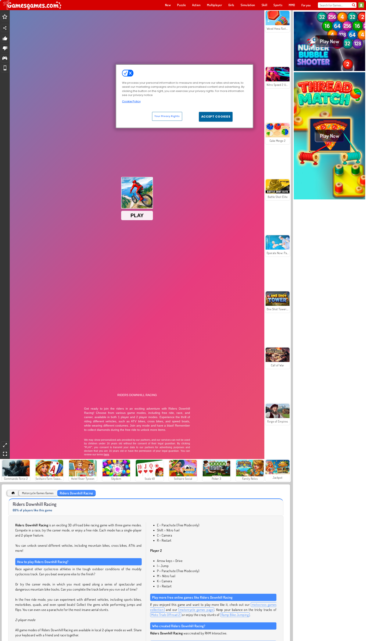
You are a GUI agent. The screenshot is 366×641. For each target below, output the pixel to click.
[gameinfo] (5, 58)
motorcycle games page (196, 610)
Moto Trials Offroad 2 (165, 615)
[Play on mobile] (5, 68)
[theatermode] (5, 445)
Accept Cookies (215, 116)
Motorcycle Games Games (37, 493)
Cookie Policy (131, 101)
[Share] (5, 28)
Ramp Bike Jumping (235, 615)
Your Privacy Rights (167, 116)
